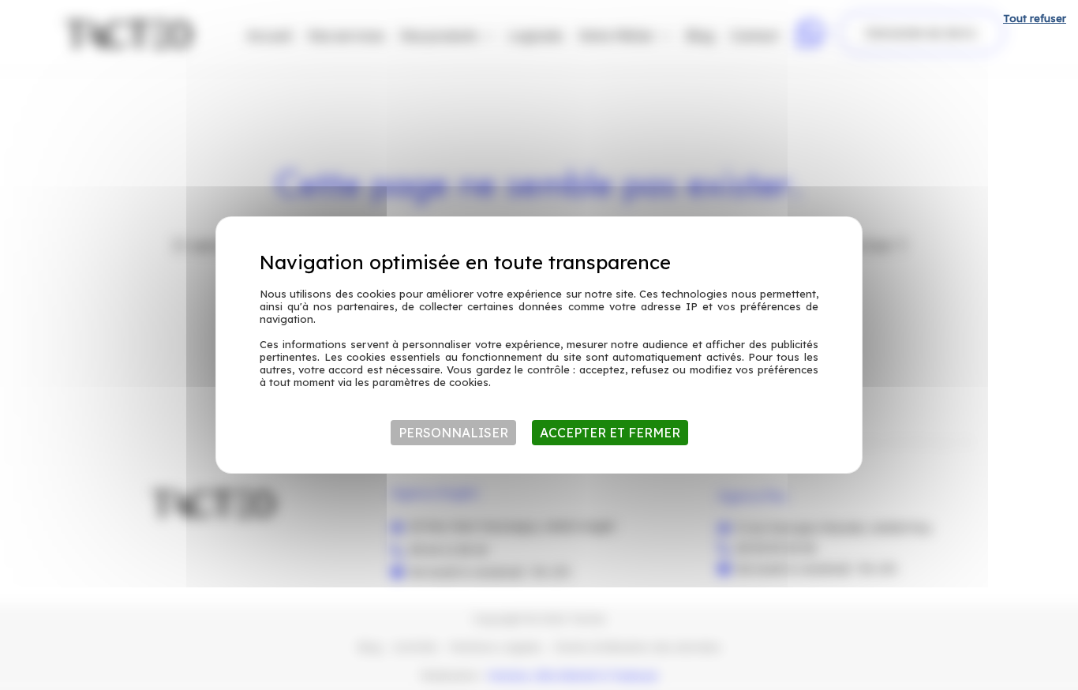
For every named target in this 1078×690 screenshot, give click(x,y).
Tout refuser (1034, 18)
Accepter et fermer (610, 433)
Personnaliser (453, 433)
